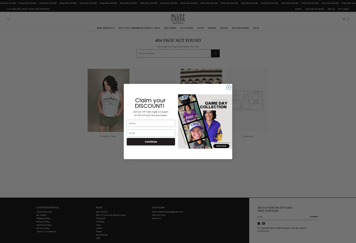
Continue (151, 141)
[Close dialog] (228, 87)
